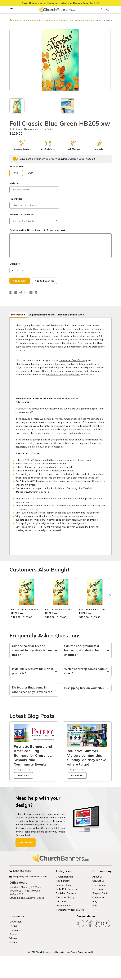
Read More (23, 775)
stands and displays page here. (63, 374)
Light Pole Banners (66, 889)
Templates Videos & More (70, 909)
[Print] (20, 292)
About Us (97, 876)
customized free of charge (73, 360)
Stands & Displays (66, 897)
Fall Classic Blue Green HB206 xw (24, 611)
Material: (14, 183)
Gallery (13, 942)
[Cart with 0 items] (107, 9)
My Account (15, 921)
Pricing (13, 925)
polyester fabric (76, 363)
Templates (15, 929)
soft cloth (94, 363)
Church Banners (64, 876)
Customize (61, 901)
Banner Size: (17, 166)
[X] (25, 292)
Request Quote (100, 893)
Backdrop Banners (66, 893)
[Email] (15, 292)
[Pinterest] (36, 292)
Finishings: (15, 198)
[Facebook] (10, 292)
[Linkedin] (31, 292)
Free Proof (98, 889)
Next (109, 596)
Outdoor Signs (63, 905)
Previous (12, 596)
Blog (94, 905)
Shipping (14, 934)
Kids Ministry (63, 880)
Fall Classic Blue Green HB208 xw (58, 611)
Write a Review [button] (46, 129)
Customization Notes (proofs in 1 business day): (37, 230)
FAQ (94, 901)
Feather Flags (63, 884)
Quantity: (15, 263)
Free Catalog (99, 884)
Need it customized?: (21, 214)
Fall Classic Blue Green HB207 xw (92, 611)
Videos (13, 938)
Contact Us (25, 842)
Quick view (26, 588)
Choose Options (26, 595)
